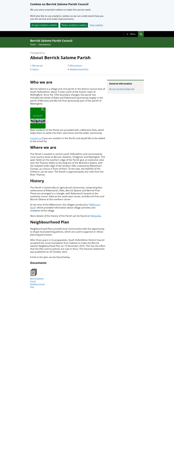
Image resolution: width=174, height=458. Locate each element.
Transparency (44, 44)
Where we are (76, 65)
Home (33, 44)
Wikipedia (96, 215)
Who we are (37, 65)
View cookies (96, 25)
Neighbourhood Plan (79, 69)
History (35, 69)
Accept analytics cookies (44, 25)
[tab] (131, 34)
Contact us (36, 138)
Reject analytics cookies (74, 25)
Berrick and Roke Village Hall (121, 89)
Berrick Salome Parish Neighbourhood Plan (37, 282)
